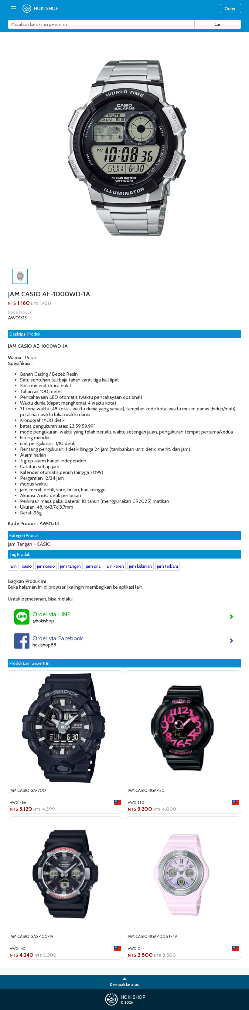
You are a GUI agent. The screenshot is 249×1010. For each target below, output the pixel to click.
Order (230, 8)
